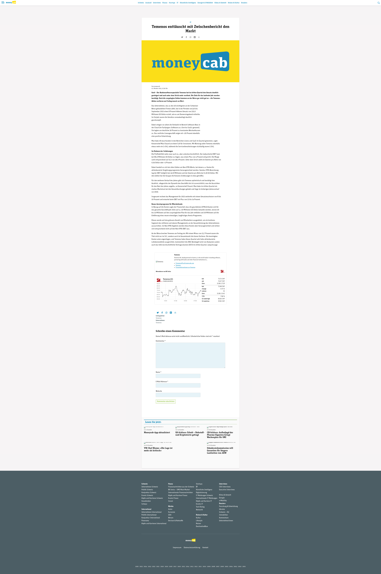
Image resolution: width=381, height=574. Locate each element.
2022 (153, 566)
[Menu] (3, 3)
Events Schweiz (147, 495)
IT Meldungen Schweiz (204, 495)
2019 (166, 566)
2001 (244, 566)
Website (159, 391)
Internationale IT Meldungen (206, 498)
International (146, 509)
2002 (239, 566)
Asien (170, 509)
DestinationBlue (202, 526)
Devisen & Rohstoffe (175, 521)
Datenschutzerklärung (192, 548)
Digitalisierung (201, 493)
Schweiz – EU (224, 512)
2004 (231, 566)
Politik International (148, 515)
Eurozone (171, 512)
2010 (204, 566)
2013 (191, 566)
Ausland (148, 3)
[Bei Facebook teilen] (186, 37)
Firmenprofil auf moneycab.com (185, 263)
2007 (217, 566)
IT (177, 3)
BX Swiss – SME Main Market (179, 490)
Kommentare (224, 518)
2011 (200, 566)
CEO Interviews (225, 487)
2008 (213, 566)
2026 (136, 566)
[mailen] (198, 37)
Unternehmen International (151, 512)
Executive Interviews (227, 490)
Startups (172, 3)
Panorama (145, 521)
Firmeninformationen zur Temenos (185, 267)
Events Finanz (173, 498)
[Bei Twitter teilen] (182, 37)
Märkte (170, 506)
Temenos (178, 265)
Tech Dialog (200, 507)
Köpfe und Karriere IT (204, 501)
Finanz (164, 3)
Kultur (198, 518)
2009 (208, 566)
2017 (174, 566)
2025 (141, 566)
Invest (170, 501)
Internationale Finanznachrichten (180, 493)
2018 (170, 566)
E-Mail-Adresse (162, 382)
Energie (222, 498)
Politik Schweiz (147, 490)
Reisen (198, 524)
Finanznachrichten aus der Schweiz (181, 487)
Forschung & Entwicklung (228, 506)
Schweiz (141, 3)
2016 (179, 566)
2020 (162, 566)
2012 (195, 566)
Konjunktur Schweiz (148, 493)
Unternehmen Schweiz (149, 487)
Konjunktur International (150, 518)
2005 (226, 566)
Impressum (177, 548)
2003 (235, 566)
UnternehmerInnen (226, 521)
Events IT (199, 504)
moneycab (157, 86)
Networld (199, 510)
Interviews (157, 3)
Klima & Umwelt (220, 3)
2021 (157, 566)
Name (158, 372)
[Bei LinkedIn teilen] (194, 37)
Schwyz (144, 504)
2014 (187, 566)
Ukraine (222, 509)
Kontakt (205, 548)
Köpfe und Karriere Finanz (177, 495)
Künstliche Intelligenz (188, 3)
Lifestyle (199, 521)
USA (169, 515)
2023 (149, 566)
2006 (222, 566)
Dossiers (244, 3)
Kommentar (161, 341)
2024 (145, 566)
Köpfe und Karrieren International (153, 524)
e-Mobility (223, 501)
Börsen (170, 518)
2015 (183, 566)
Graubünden (146, 501)
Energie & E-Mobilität (205, 3)
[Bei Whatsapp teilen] (190, 37)
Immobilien (223, 515)
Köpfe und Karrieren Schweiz (152, 498)
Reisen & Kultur (234, 3)
